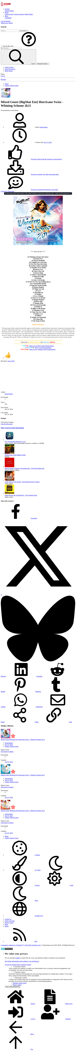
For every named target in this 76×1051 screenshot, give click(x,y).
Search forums (9, 11)
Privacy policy (9, 922)
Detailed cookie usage (19, 983)
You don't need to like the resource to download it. (46, 159)
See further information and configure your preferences (22, 961)
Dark (36, 900)
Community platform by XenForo (21, 945)
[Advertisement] (38, 376)
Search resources (19, 14)
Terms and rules (10, 921)
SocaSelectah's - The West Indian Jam (24, 468)
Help (6, 924)
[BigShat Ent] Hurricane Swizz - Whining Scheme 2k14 (27, 810)
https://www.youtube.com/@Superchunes (42, 349)
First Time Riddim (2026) (15, 455)
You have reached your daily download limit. (45, 174)
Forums (7, 9)
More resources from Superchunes (12, 428)
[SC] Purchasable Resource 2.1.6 (15, 441)
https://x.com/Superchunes (43, 347)
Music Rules (29, 14)
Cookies (37, 855)
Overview (4, 191)
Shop (6, 16)
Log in (3, 76)
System (37, 885)
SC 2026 (37, 870)
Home (7, 926)
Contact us (8, 919)
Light (71, 885)
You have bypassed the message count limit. (44, 189)
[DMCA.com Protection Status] (7, 949)
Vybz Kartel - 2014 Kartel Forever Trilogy (22, 482)
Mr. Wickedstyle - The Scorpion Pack (21, 495)
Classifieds (8, 18)
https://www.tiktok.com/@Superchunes (41, 346)
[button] (29, 46)
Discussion (10, 191)
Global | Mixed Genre (11, 746)
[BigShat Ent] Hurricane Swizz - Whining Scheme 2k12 (27, 739)
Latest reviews (9, 14)
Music (7, 12)
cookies (17, 958)
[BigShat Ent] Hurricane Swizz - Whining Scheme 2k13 (27, 775)
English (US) (38, 916)
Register (3, 79)
